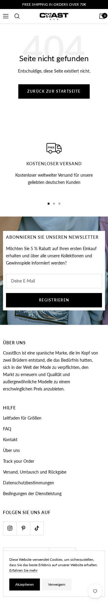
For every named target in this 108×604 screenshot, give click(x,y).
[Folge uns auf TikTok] (37, 528)
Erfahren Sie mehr (23, 570)
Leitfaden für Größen (22, 417)
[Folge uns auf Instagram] (9, 528)
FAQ (7, 428)
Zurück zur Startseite (54, 91)
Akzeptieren (24, 584)
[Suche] (17, 16)
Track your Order (18, 461)
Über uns (11, 450)
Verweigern (56, 584)
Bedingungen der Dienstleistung (32, 493)
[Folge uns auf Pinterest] (23, 528)
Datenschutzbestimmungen (28, 482)
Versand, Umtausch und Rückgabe (34, 471)
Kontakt (10, 439)
